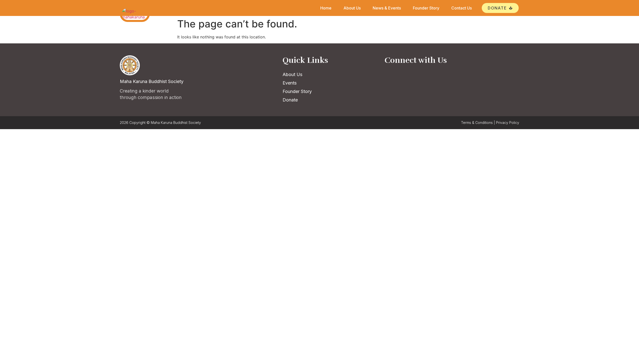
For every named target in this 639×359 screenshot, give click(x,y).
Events (290, 83)
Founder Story (426, 7)
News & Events (387, 7)
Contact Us (461, 7)
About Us (352, 7)
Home (325, 7)
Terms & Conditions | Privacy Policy (490, 122)
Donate (290, 99)
